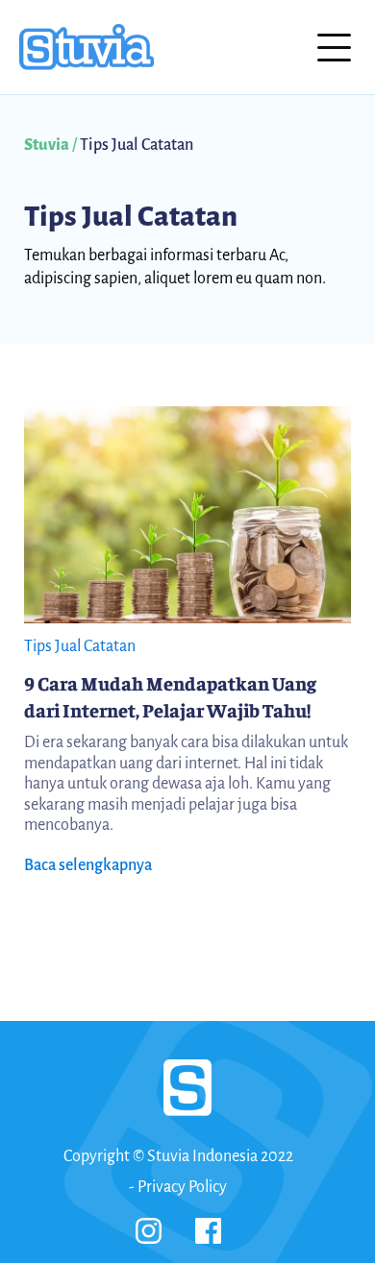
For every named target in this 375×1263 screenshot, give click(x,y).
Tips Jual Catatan (131, 216)
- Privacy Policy (178, 1187)
